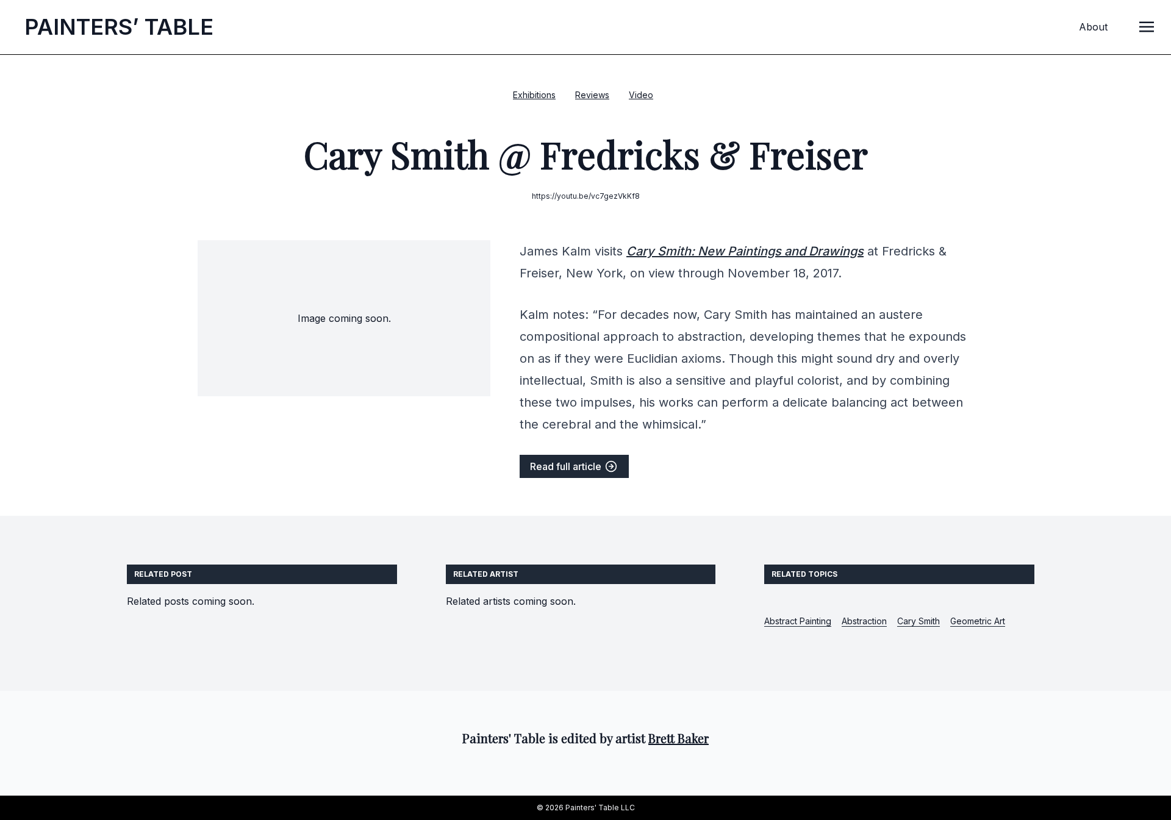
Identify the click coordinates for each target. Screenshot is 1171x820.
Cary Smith (918, 621)
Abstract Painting (797, 621)
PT (118, 27)
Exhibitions (534, 95)
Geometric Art (977, 621)
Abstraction (864, 621)
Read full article (567, 466)
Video (641, 95)
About (1093, 27)
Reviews (592, 95)
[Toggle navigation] (1146, 26)
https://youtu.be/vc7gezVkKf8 (586, 196)
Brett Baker (678, 738)
